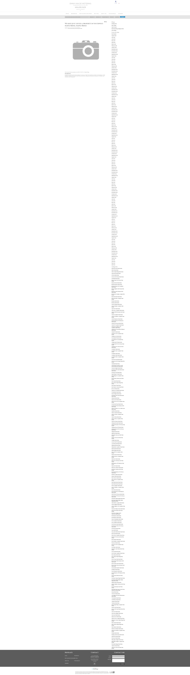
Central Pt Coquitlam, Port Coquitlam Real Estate (116, 327)
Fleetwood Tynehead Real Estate (118, 390)
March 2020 (114, 165)
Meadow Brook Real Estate (117, 454)
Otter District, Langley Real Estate (118, 502)
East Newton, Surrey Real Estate (117, 387)
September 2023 (115, 94)
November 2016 (114, 232)
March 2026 (114, 44)
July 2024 (113, 77)
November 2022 (115, 111)
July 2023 (113, 98)
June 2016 (113, 241)
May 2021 (113, 141)
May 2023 (113, 101)
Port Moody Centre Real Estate (117, 524)
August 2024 (114, 76)
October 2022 (114, 113)
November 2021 (114, 131)
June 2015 (113, 261)
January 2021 (114, 148)
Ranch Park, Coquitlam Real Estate (118, 535)
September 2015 (115, 256)
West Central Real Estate (116, 622)
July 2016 (113, 239)
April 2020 (113, 163)
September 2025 (115, 54)
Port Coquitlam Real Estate (117, 520)
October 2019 (114, 173)
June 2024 (113, 79)
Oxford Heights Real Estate (117, 504)
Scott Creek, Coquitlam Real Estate (118, 553)
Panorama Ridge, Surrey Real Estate (118, 508)
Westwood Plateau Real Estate (117, 628)
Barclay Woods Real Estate (117, 282)
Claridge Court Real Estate (116, 336)
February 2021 (114, 146)
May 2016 (113, 242)
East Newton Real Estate (116, 385)
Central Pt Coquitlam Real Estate (118, 325)
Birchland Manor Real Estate (117, 284)
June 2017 (113, 221)
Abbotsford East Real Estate (117, 268)
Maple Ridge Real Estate (116, 450)
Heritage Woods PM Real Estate (117, 427)
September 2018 (115, 195)
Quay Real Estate (115, 530)
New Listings (114, 25)
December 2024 (115, 69)
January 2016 (114, 249)
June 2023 (113, 99)
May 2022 (113, 121)
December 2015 (114, 251)
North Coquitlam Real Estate (117, 485)
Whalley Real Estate (115, 633)
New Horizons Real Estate (116, 477)
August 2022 (114, 116)
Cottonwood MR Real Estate (117, 359)
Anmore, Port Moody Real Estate (118, 276)
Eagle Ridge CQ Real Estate (117, 374)
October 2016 (114, 234)
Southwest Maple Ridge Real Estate (118, 578)
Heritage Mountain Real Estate (117, 423)
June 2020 (113, 160)
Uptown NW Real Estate (116, 607)
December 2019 (114, 170)
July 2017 (113, 219)
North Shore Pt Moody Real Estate (118, 494)
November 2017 (114, 212)
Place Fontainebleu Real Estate (117, 519)
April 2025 (113, 62)
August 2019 (114, 177)
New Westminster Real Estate (117, 482)
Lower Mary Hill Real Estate (117, 443)
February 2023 (114, 106)
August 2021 (114, 136)
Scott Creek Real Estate (116, 551)
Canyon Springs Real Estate (117, 304)
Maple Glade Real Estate (116, 448)
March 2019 (114, 185)
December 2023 (114, 89)
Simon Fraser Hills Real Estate (117, 559)
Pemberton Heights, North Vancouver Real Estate (116, 514)
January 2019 (114, 189)
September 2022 (115, 114)
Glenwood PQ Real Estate (116, 399)
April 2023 (113, 103)
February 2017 (114, 227)
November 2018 (114, 192)
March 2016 (114, 246)
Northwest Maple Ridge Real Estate (118, 498)
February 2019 (114, 187)
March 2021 (114, 145)
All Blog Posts (114, 23)
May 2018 (113, 202)
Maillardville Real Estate (116, 445)
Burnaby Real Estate (115, 301)
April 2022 (113, 123)
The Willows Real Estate (116, 599)
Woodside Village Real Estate (117, 644)
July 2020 (113, 158)
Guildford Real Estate (115, 411)
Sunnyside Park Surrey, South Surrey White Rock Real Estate (118, 590)
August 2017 (114, 217)
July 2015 (113, 259)
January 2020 (114, 168)
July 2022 (113, 118)
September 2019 (115, 175)
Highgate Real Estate (115, 431)
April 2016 (113, 244)
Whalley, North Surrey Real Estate (118, 634)
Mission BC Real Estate (116, 465)
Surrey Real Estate (115, 592)
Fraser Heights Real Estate (116, 393)
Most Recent (114, 34)
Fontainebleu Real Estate (116, 392)
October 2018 (114, 194)
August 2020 (114, 157)
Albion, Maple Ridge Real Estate (117, 271)
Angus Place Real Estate (116, 273)
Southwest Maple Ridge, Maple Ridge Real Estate (75, 28)
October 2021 (114, 133)
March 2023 (114, 104)
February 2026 (114, 45)
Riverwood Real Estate (116, 542)
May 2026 (113, 40)
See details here (68, 73)
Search (122, 16)
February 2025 (114, 66)
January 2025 (114, 67)
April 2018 (113, 204)
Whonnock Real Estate (116, 638)
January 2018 (114, 209)
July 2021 (113, 138)
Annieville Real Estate (115, 278)
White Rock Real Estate (116, 636)
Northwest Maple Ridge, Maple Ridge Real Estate (117, 501)
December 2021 (114, 130)
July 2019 (113, 178)
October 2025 (114, 52)
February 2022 (114, 126)
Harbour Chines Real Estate (117, 412)
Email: (110, 657)
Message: (109, 659)
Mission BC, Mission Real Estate (117, 467)
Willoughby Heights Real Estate (117, 639)
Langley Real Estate (115, 440)
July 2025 (113, 57)
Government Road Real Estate (117, 404)
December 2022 (114, 109)
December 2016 (114, 231)
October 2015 (114, 254)
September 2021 (115, 135)
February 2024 (114, 86)
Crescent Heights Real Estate (117, 368)
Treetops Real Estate (115, 601)
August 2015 (114, 258)
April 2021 (113, 143)
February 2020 (114, 167)
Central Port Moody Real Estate (117, 323)
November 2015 (114, 253)
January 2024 (114, 87)
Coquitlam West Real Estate (117, 355)
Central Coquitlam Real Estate (117, 314)
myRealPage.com (95, 669)
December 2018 (114, 190)
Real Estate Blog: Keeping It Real (118, 28)
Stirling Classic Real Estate (116, 582)
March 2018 (114, 205)
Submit (122, 664)
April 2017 (113, 224)
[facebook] (80, 10)
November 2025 (115, 50)
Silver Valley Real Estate (116, 554)
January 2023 (114, 108)
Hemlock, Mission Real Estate (117, 421)
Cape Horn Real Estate (116, 308)
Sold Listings (114, 30)
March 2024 (114, 84)
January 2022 (114, 128)
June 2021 (113, 140)
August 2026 (114, 35)
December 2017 (114, 210)
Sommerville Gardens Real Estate (118, 567)
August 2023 (114, 96)
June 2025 (113, 59)
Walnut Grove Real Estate (116, 616)
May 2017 (113, 222)
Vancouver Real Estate (116, 611)
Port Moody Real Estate (116, 528)
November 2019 (114, 172)
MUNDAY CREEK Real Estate (117, 474)
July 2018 (113, 199)
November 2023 (115, 91)
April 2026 (113, 42)
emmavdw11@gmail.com (80, 9)
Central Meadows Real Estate (117, 319)
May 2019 (113, 182)
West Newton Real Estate (116, 627)
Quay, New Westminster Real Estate (118, 531)
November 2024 (115, 71)
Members (66, 663)
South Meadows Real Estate (117, 571)
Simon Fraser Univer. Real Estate (117, 563)
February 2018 (114, 207)
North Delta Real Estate (116, 489)
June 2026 (113, 39)
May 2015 (113, 263)
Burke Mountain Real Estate (117, 296)
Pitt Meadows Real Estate (116, 515)
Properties (76, 655)
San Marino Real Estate (116, 547)
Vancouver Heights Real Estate (117, 613)
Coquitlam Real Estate (116, 349)
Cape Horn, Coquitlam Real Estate (118, 310)
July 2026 (113, 37)
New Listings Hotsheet (69, 658)
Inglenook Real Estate (116, 433)
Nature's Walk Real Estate (116, 476)
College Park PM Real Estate (117, 342)
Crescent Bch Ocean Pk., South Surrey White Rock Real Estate (117, 366)
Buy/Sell (76, 658)
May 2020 (113, 162)
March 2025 (114, 64)
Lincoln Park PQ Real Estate (117, 441)
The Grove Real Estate (116, 593)
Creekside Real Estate (116, 363)
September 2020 (115, 155)
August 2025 (114, 55)
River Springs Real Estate (116, 539)
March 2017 (114, 226)
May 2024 (113, 81)
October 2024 (114, 72)
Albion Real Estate (115, 270)
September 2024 (115, 74)
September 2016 (115, 236)
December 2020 (115, 150)
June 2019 (113, 180)
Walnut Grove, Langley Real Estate (118, 618)
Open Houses (114, 27)
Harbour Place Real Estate (116, 417)
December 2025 (114, 49)
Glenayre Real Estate (115, 398)
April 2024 (113, 82)
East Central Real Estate (116, 381)
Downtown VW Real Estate (117, 372)
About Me (67, 660)
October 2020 (114, 153)
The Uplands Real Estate (116, 598)
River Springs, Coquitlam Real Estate (118, 541)
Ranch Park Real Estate (116, 533)
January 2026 (114, 47)
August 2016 (114, 237)
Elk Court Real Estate (115, 388)
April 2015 (113, 264)
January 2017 (114, 229)
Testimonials (112, 13)
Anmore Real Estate (115, 275)
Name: (110, 656)
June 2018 (113, 200)
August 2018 (114, 197)
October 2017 (114, 214)
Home (67, 13)
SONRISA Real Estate (115, 569)
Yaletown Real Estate (115, 645)
